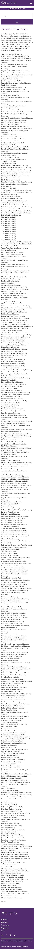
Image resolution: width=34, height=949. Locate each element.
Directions (4, 922)
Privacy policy (25, 946)
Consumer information (16, 946)
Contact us (4, 919)
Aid (4, 17)
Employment (5, 928)
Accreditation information (6, 946)
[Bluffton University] (9, 2)
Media (3, 931)
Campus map (5, 925)
